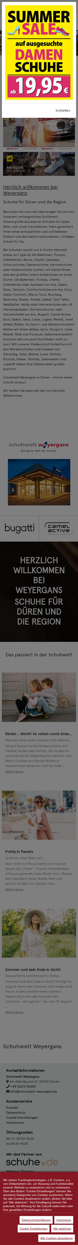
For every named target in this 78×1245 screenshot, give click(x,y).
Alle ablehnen (62, 1228)
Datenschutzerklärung (36, 1220)
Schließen (63, 110)
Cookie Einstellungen (33, 1228)
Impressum (63, 1220)
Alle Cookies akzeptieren (56, 1238)
